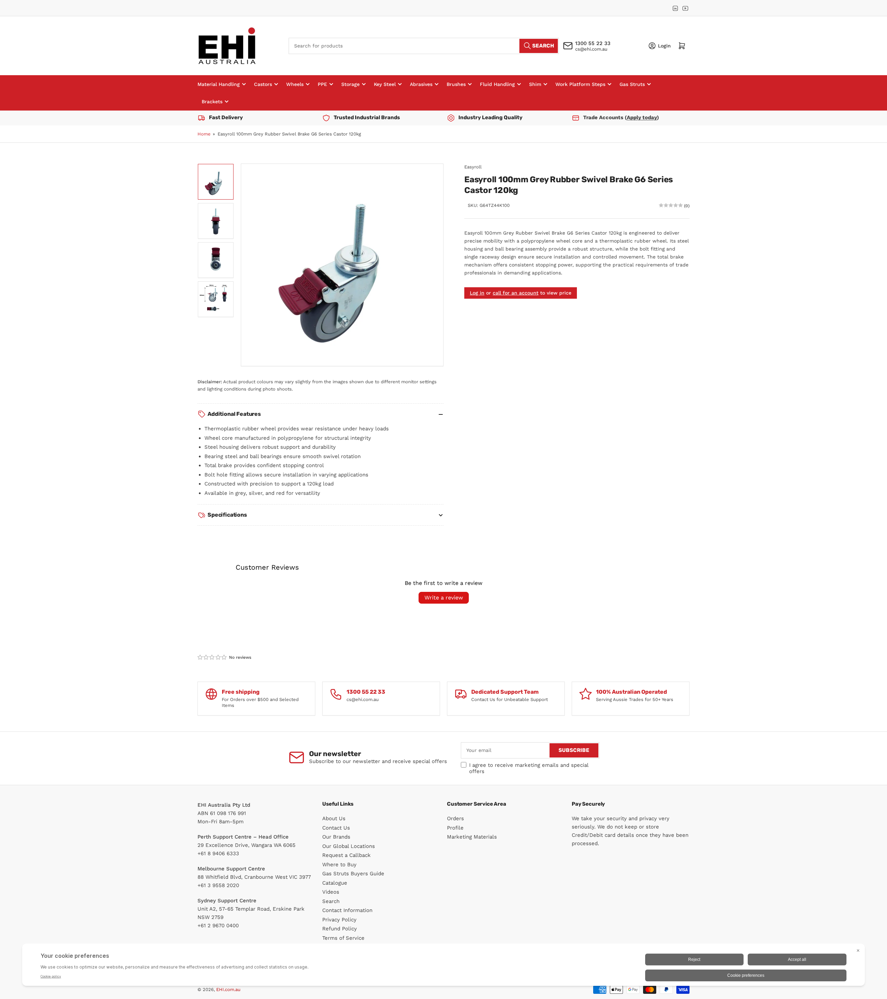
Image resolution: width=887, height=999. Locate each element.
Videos (330, 892)
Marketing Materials (472, 837)
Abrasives (421, 84)
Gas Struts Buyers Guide (353, 873)
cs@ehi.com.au (591, 48)
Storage (350, 84)
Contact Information (347, 910)
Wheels (295, 84)
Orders (455, 818)
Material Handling (218, 84)
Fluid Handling (497, 84)
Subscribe (574, 750)
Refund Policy (339, 929)
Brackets (212, 101)
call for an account (515, 292)
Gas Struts (632, 84)
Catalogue (334, 883)
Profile (455, 828)
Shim (535, 84)
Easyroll (473, 166)
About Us (333, 818)
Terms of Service (343, 938)
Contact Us (336, 828)
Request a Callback (346, 855)
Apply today (642, 117)
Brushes (456, 84)
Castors (263, 84)
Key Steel (385, 84)
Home (204, 134)
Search (331, 901)
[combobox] (424, 45)
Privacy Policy (339, 920)
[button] (212, 657)
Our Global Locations (348, 846)
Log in (477, 292)
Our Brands (336, 837)
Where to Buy (339, 864)
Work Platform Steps (580, 84)
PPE (322, 84)
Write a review (443, 597)
